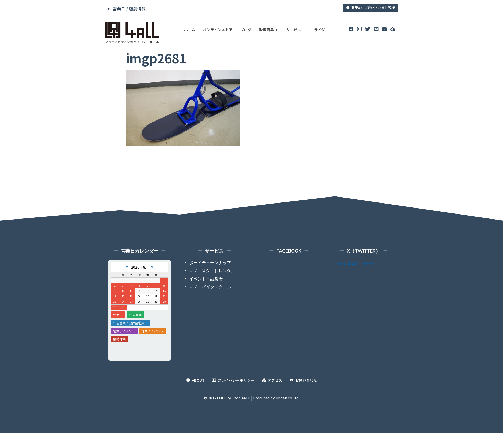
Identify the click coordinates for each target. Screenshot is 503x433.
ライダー (321, 29)
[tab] (215, 8)
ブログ (245, 29)
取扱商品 (266, 29)
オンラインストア (217, 29)
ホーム (189, 29)
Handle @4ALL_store (352, 263)
